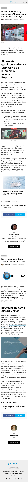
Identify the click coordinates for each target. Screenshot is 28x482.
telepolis (17, 201)
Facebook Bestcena (11, 402)
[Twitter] (15, 478)
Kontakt (7, 473)
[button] (2, 2)
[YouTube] (9, 478)
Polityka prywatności (14, 475)
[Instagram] (12, 478)
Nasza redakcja (14, 471)
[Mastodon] (18, 478)
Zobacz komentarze (14, 246)
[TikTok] (7, 478)
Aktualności (4, 8)
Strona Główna (6, 471)
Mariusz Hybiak (14, 435)
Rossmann (10, 93)
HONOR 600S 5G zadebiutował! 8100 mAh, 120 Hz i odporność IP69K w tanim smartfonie (13, 193)
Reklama (22, 471)
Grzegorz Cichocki (14, 234)
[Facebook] (21, 478)
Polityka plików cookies (16, 473)
